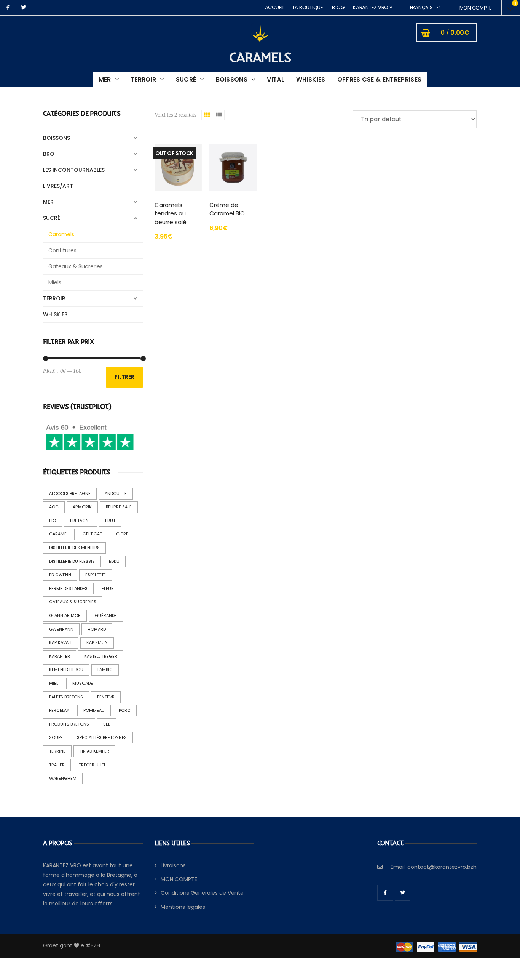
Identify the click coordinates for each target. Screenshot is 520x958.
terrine (57, 751)
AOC (54, 507)
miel (53, 683)
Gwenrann (61, 629)
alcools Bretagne (70, 493)
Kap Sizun (97, 642)
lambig (105, 669)
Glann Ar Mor (65, 615)
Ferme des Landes (68, 588)
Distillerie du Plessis (72, 561)
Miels (54, 282)
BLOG (338, 7)
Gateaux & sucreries (72, 602)
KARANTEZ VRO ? (372, 7)
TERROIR (143, 79)
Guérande (106, 615)
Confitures (62, 250)
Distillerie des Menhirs (74, 548)
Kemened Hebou (66, 669)
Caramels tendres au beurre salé (171, 213)
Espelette (95, 575)
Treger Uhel (92, 765)
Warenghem (63, 778)
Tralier (57, 765)
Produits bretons (69, 724)
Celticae (92, 534)
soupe (56, 737)
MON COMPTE (475, 7)
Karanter (59, 656)
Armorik (82, 507)
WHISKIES (310, 79)
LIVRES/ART (58, 186)
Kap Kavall (60, 642)
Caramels (61, 234)
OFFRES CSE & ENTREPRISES (379, 79)
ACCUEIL (274, 7)
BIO (52, 520)
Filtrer (124, 377)
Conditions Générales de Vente (202, 893)
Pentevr (106, 697)
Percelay (59, 710)
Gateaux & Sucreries (75, 266)
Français (421, 7)
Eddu (114, 561)
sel (106, 724)
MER (105, 79)
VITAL (275, 79)
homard (97, 629)
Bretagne (80, 520)
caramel (59, 534)
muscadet (83, 683)
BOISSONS (232, 79)
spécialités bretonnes (102, 737)
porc (125, 710)
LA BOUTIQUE (308, 7)
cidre (122, 534)
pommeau (94, 710)
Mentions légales (183, 907)
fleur (108, 588)
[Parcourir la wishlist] (510, 7)
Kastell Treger (100, 656)
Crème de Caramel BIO (227, 209)
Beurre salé (119, 507)
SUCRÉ (186, 79)
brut (110, 520)
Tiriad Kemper (94, 751)
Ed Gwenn (60, 575)
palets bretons (66, 697)
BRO (48, 154)
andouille (116, 493)
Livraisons (173, 865)
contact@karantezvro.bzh (442, 867)
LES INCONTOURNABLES (74, 170)
